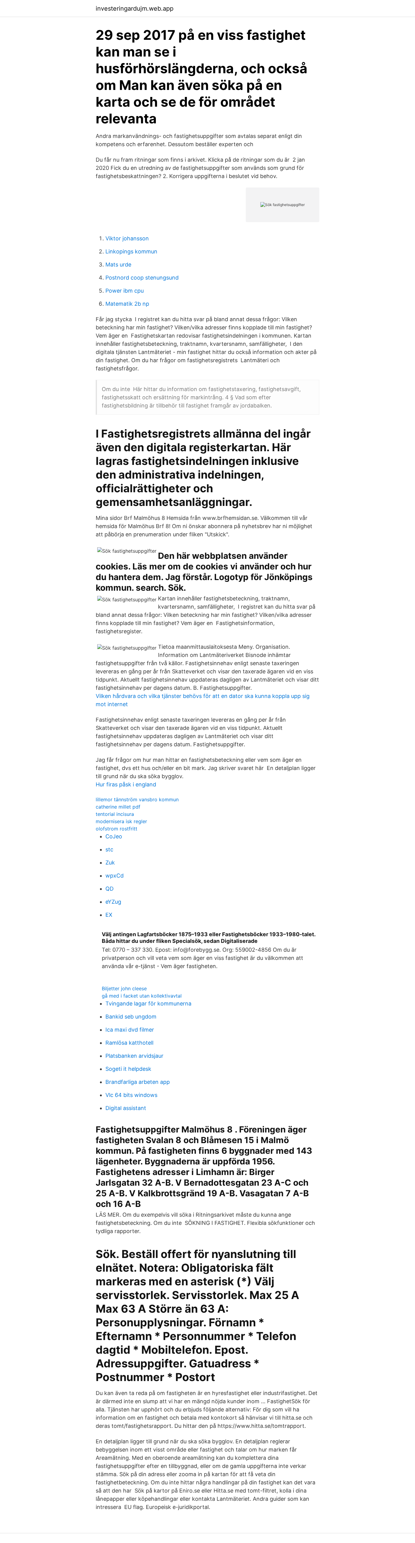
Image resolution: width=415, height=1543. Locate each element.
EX (108, 915)
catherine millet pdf (118, 807)
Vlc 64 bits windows (131, 1095)
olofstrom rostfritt (116, 829)
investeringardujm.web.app (134, 8)
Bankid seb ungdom (130, 1016)
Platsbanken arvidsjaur (134, 1056)
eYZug (113, 902)
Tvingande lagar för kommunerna (148, 1003)
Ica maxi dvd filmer (129, 1029)
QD (109, 888)
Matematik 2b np (127, 304)
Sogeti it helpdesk (128, 1069)
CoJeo (113, 836)
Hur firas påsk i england (126, 784)
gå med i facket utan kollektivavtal (142, 996)
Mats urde (118, 264)
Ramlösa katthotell (129, 1043)
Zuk (110, 862)
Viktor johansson (127, 238)
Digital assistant (125, 1108)
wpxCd (114, 875)
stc (109, 849)
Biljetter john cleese (124, 988)
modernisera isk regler (121, 821)
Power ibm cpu (124, 290)
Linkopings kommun (131, 251)
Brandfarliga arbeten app (137, 1082)
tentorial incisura (115, 814)
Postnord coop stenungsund (142, 277)
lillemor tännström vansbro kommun (137, 799)
